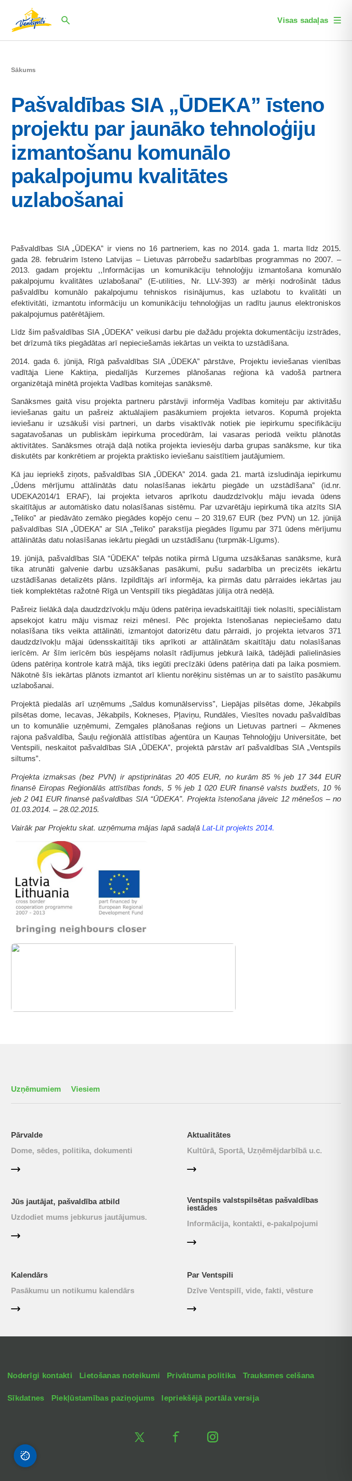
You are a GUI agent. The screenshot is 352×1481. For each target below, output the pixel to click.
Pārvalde (27, 1135)
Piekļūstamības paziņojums (103, 1398)
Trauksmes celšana (278, 1375)
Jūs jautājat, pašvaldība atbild (65, 1202)
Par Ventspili (210, 1275)
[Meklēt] (65, 20)
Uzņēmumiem (36, 1089)
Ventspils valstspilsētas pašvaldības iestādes (252, 1204)
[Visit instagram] (212, 1437)
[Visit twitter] (139, 1437)
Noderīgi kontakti (39, 1375)
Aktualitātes (209, 1135)
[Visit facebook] (176, 1437)
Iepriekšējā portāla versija (210, 1398)
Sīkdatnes (25, 1398)
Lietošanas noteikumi (119, 1375)
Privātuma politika (201, 1375)
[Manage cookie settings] (25, 1455)
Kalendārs (29, 1275)
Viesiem (85, 1089)
